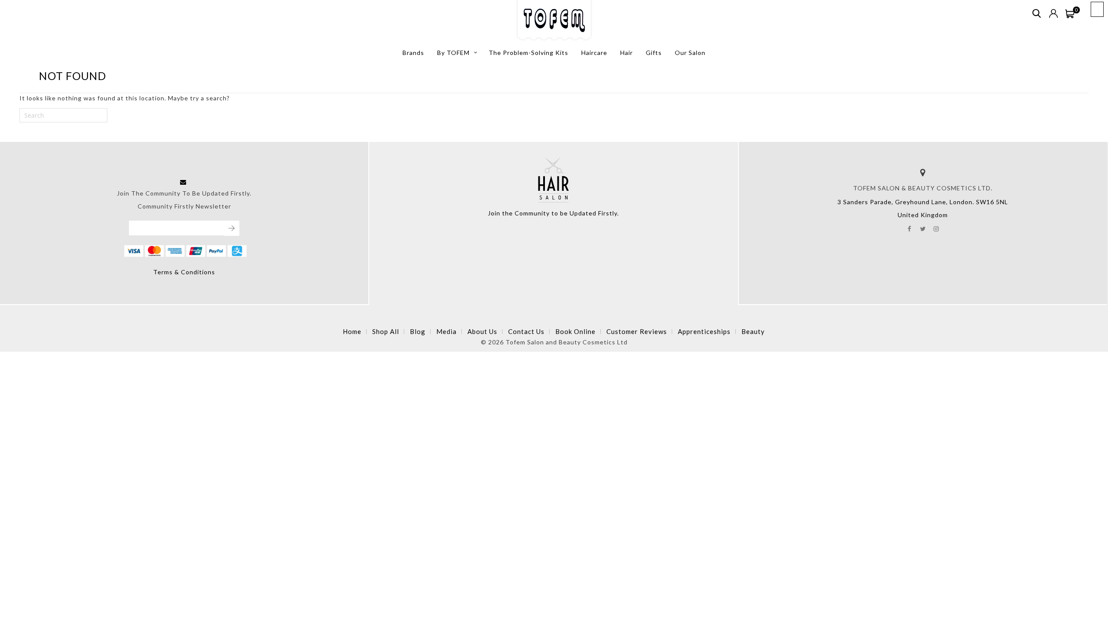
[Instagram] (936, 228)
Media (446, 331)
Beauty (753, 331)
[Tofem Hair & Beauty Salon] (554, 21)
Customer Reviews (636, 331)
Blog (417, 331)
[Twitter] (923, 228)
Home (352, 331)
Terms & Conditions (184, 272)
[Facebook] (909, 228)
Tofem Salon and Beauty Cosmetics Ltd (567, 342)
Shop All (385, 331)
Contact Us (526, 331)
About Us (482, 331)
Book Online (575, 331)
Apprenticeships (704, 331)
